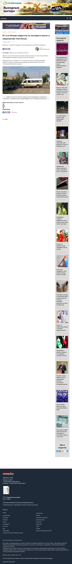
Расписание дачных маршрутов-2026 (13, 533)
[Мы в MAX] (67, 451)
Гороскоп (5, 517)
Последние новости (61, 39)
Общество (39, 524)
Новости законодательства (43, 530)
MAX (4, 106)
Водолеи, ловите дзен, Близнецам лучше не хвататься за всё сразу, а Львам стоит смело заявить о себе (62, 91)
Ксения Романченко (44, 49)
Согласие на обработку (9, 502)
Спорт (37, 526)
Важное (38, 515)
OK (3, 107)
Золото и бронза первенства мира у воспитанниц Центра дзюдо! (61, 407)
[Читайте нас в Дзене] (65, 451)
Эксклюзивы (6, 515)
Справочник (39, 513)
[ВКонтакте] (3, 49)
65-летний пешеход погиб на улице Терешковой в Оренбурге (61, 118)
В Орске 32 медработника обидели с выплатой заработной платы (62, 327)
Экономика (6, 524)
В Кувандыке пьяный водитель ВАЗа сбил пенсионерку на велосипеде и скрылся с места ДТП (62, 433)
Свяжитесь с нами (8, 477)
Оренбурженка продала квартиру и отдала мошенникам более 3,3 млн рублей (61, 169)
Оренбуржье (6, 530)
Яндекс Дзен (6, 109)
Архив (4, 512)
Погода (38, 528)
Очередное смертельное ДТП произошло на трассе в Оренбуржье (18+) (62, 143)
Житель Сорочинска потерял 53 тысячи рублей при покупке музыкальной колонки (62, 194)
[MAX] (9, 49)
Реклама (5, 519)
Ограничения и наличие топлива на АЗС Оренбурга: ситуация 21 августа (61, 353)
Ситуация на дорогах (42, 517)
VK (3, 104)
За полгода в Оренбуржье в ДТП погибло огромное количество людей (61, 272)
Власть (5, 522)
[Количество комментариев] (67, 69)
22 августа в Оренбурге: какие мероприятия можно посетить (61, 246)
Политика (39, 522)
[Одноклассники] (5, 49)
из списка (49, 558)
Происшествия (40, 519)
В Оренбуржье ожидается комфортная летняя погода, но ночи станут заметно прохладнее (62, 220)
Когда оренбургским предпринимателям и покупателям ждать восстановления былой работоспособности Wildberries (61, 62)
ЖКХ (4, 528)
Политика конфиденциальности (24, 502)
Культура (5, 526)
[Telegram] (7, 49)
